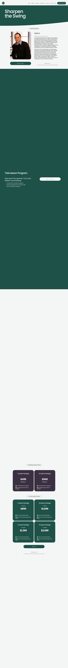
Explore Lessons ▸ (20, 63)
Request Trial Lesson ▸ (50, 179)
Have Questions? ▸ (47, 63)
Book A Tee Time (61, 3)
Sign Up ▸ (34, 546)
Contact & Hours (53, 3)
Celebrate (37, 3)
